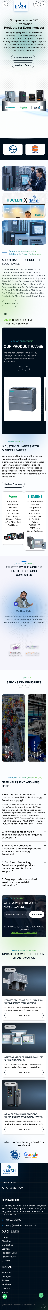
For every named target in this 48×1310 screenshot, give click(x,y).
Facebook (7, 1272)
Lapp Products (9, 1256)
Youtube (6, 1292)
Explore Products (23, 60)
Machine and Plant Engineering (34, 751)
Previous (20, 687)
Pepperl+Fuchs (9, 1253)
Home (5, 1237)
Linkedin (6, 1288)
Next (27, 687)
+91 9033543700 (14, 1188)
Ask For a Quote (23, 68)
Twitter (5, 1280)
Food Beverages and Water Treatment (10, 750)
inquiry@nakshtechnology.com (20, 1225)
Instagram (7, 1276)
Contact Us (7, 1245)
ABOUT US (9, 303)
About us (6, 1241)
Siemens (6, 1249)
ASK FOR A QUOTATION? (24, 932)
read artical (24, 1015)
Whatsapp (7, 1284)
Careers (6, 1260)
